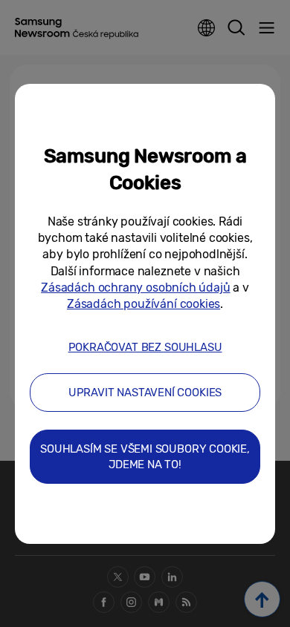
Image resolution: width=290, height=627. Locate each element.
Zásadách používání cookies (143, 304)
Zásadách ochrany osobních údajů (135, 287)
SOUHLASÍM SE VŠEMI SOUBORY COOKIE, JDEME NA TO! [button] (145, 456)
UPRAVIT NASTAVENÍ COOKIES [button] (145, 392)
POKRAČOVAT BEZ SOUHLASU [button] (145, 347)
